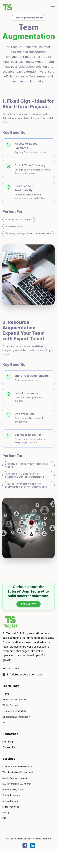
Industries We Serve (14, 699)
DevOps (6, 812)
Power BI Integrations (13, 789)
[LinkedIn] (32, 845)
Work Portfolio (10, 705)
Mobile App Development (15, 778)
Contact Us (8, 747)
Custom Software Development (18, 766)
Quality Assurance (11, 795)
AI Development (10, 801)
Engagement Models (14, 711)
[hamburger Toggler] (53, 7)
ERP (4, 818)
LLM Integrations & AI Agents (16, 783)
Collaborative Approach (16, 716)
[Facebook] (24, 845)
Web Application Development (17, 772)
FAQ (4, 722)
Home (5, 693)
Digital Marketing (10, 806)
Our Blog (7, 741)
